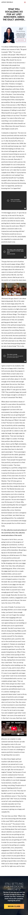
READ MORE (21, 40)
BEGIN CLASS (14, 906)
